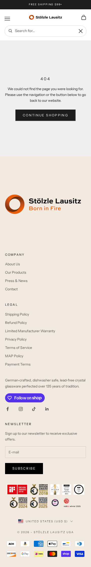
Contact (11, 289)
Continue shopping (45, 115)
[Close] (81, 31)
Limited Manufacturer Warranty (30, 331)
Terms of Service (18, 347)
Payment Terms (18, 364)
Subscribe (24, 468)
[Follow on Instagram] (20, 408)
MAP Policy (14, 356)
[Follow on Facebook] (7, 408)
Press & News (16, 280)
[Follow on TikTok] (33, 408)
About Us (12, 264)
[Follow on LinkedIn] (47, 408)
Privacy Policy (16, 339)
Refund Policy (16, 322)
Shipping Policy (17, 314)
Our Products (15, 272)
